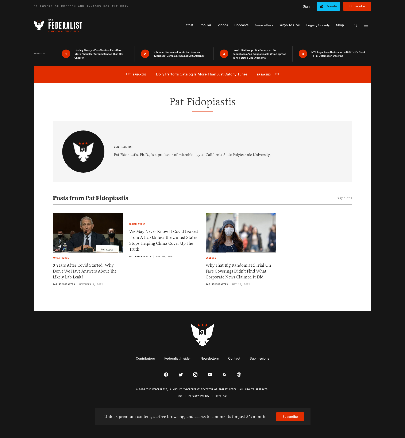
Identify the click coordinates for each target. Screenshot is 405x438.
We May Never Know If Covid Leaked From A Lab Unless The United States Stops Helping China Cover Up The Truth (163, 240)
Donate (331, 6)
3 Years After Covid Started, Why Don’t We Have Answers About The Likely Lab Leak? (84, 271)
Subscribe (357, 6)
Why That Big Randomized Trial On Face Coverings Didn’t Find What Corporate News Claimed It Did (238, 271)
